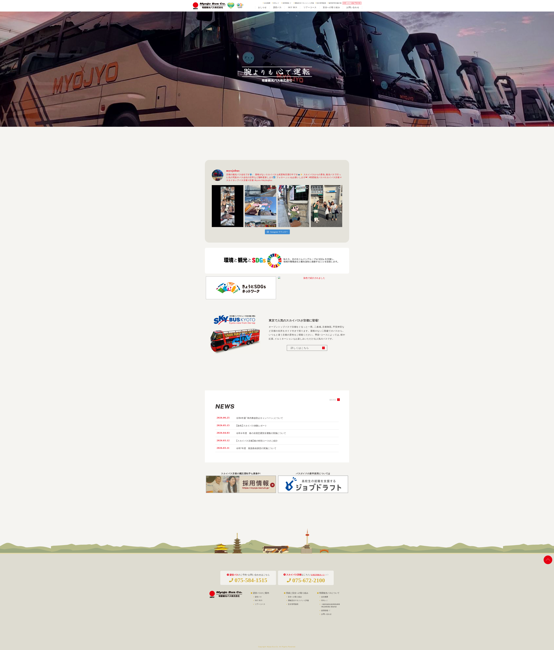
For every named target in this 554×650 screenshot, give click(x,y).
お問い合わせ (326, 614)
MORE (333, 399)
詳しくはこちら (300, 348)
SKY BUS (258, 600)
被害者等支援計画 (335, 3)
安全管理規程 (321, 3)
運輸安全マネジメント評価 (304, 3)
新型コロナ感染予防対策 (352, 3)
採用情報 (286, 3)
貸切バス (258, 597)
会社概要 (267, 3)
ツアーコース (260, 604)
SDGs (275, 3)
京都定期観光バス (318, 575)
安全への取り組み (295, 597)
